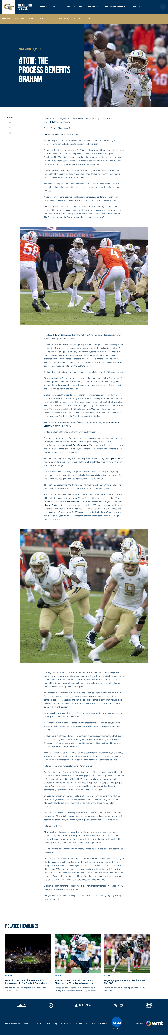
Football (6, 18)
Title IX (79, 1024)
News (52, 18)
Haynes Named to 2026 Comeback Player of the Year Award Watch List (74, 981)
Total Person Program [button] (114, 6)
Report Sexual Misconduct (97, 1024)
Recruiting (64, 18)
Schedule (19, 18)
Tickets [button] (56, 6)
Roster (32, 18)
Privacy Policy (51, 1024)
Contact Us (36, 1024)
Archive (77, 18)
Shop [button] (81, 6)
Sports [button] (42, 6)
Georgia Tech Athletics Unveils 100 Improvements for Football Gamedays (26, 981)
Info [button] (134, 6)
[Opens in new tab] (21, 1005)
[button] (163, 7)
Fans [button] (69, 6)
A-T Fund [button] (92, 6)
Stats (42, 18)
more (88, 18)
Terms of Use (66, 1024)
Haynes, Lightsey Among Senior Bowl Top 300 (124, 981)
